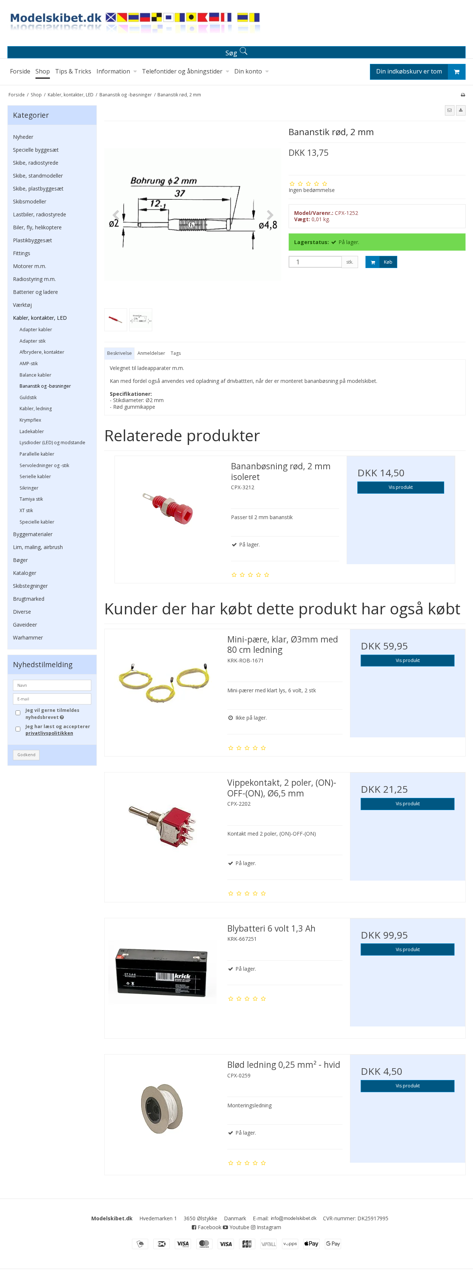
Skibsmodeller (29, 201)
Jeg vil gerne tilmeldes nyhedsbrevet (58, 713)
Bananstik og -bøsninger (45, 386)
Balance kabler (35, 375)
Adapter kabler (36, 329)
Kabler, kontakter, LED (40, 317)
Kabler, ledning (36, 408)
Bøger (20, 559)
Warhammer (28, 637)
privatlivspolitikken (49, 733)
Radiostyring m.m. (34, 278)
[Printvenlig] (463, 94)
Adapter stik (32, 341)
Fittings (21, 253)
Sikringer (29, 488)
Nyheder (23, 136)
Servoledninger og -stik (44, 465)
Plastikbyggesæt (32, 240)
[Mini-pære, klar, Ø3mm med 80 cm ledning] (162, 686)
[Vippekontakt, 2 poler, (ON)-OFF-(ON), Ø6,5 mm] (162, 830)
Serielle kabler (35, 476)
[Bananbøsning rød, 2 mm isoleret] (169, 510)
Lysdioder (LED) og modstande (52, 442)
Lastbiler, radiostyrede (39, 214)
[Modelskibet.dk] (236, 24)
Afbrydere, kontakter (42, 352)
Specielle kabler (37, 522)
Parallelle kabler (37, 454)
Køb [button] (388, 262)
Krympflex (30, 420)
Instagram (268, 1227)
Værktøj (22, 304)
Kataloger (24, 572)
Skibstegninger (30, 585)
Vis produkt (401, 487)
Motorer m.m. (29, 266)
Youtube (238, 1227)
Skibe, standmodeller (38, 175)
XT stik (26, 510)
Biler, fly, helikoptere (37, 227)
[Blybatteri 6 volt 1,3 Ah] (162, 975)
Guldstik (28, 397)
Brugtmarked (28, 598)
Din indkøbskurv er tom (409, 71)
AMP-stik (29, 363)
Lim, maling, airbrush (38, 547)
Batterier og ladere (35, 291)
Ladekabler (32, 431)
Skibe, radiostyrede (35, 162)
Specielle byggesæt (36, 149)
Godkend (26, 754)
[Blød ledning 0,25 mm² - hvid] (162, 1112)
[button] (450, 110)
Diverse (22, 611)
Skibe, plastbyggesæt (38, 188)
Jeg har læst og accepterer (57, 729)
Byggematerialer (32, 534)
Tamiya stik (31, 499)
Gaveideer (25, 624)
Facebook (208, 1227)
